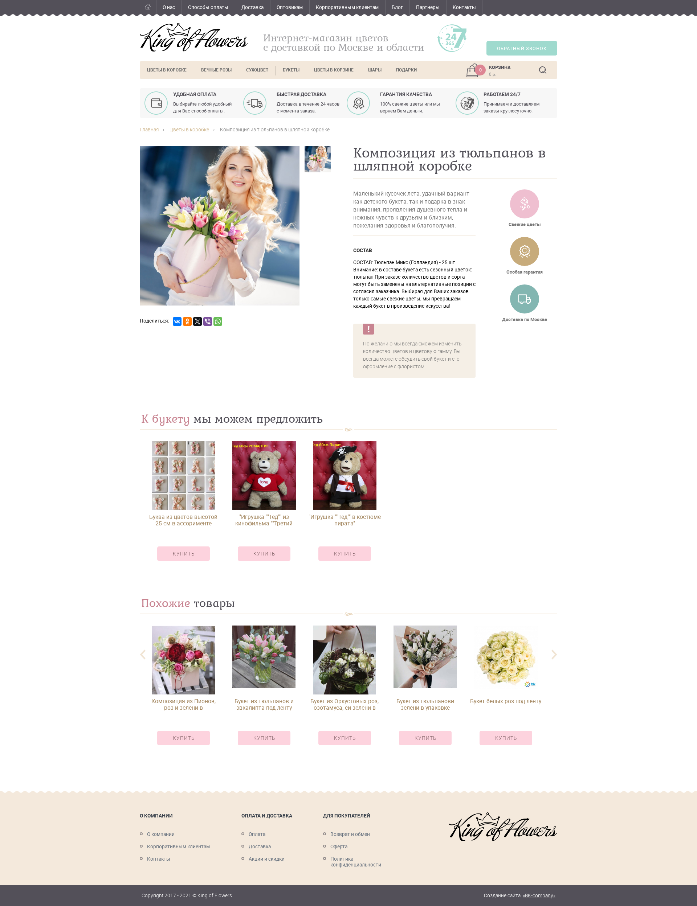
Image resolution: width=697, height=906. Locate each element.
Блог (397, 7)
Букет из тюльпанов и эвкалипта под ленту (264, 704)
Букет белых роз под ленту (505, 701)
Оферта (338, 846)
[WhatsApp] (217, 321)
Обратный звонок (522, 48)
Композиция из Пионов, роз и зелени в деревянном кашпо (183, 704)
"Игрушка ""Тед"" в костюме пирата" (345, 520)
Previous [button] (143, 655)
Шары (375, 70)
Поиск (542, 70)
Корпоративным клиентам (347, 7)
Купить (184, 553)
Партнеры (428, 7)
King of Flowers (194, 37)
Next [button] (554, 655)
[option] (183, 507)
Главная (148, 8)
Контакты (464, 7)
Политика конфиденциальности (355, 862)
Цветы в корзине (334, 70)
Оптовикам (290, 7)
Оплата (257, 834)
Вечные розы (216, 70)
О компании (161, 834)
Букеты (291, 70)
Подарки (406, 70)
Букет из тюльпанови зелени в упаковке (425, 704)
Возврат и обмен (350, 834)
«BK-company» (539, 895)
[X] (197, 321)
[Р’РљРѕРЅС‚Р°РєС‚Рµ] (177, 321)
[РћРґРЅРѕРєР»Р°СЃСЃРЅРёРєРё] (187, 321)
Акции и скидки (267, 859)
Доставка (252, 7)
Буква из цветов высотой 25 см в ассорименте (183, 520)
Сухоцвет (257, 70)
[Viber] (207, 321)
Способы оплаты (208, 7)
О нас (169, 7)
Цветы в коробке (167, 70)
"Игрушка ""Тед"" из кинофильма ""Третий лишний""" (264, 520)
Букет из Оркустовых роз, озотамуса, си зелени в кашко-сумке (344, 704)
